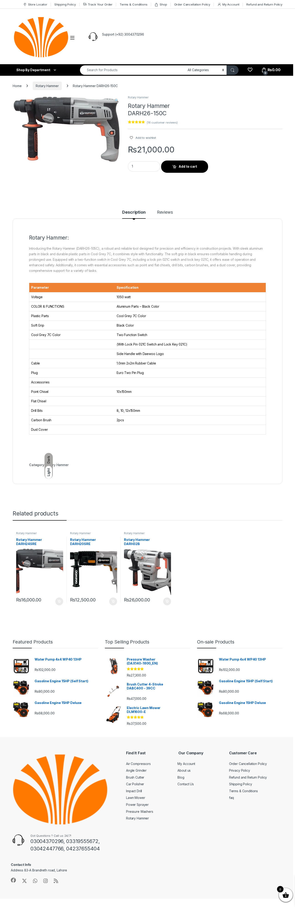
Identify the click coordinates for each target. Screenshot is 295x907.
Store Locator (37, 4)
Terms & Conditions (133, 4)
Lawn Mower (135, 798)
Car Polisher (135, 784)
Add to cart (188, 166)
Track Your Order (100, 4)
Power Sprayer (137, 805)
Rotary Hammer (47, 86)
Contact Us (185, 784)
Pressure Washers (139, 811)
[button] (117, 100)
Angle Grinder (136, 770)
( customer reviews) (162, 122)
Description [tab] (133, 212)
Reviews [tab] (165, 212)
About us (184, 770)
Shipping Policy (65, 4)
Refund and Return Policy (264, 4)
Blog (180, 777)
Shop (163, 4)
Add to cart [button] (59, 601)
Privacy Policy (239, 770)
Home (17, 86)
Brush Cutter (135, 777)
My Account (230, 4)
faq (231, 798)
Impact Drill (134, 791)
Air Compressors (138, 764)
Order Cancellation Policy (192, 4)
